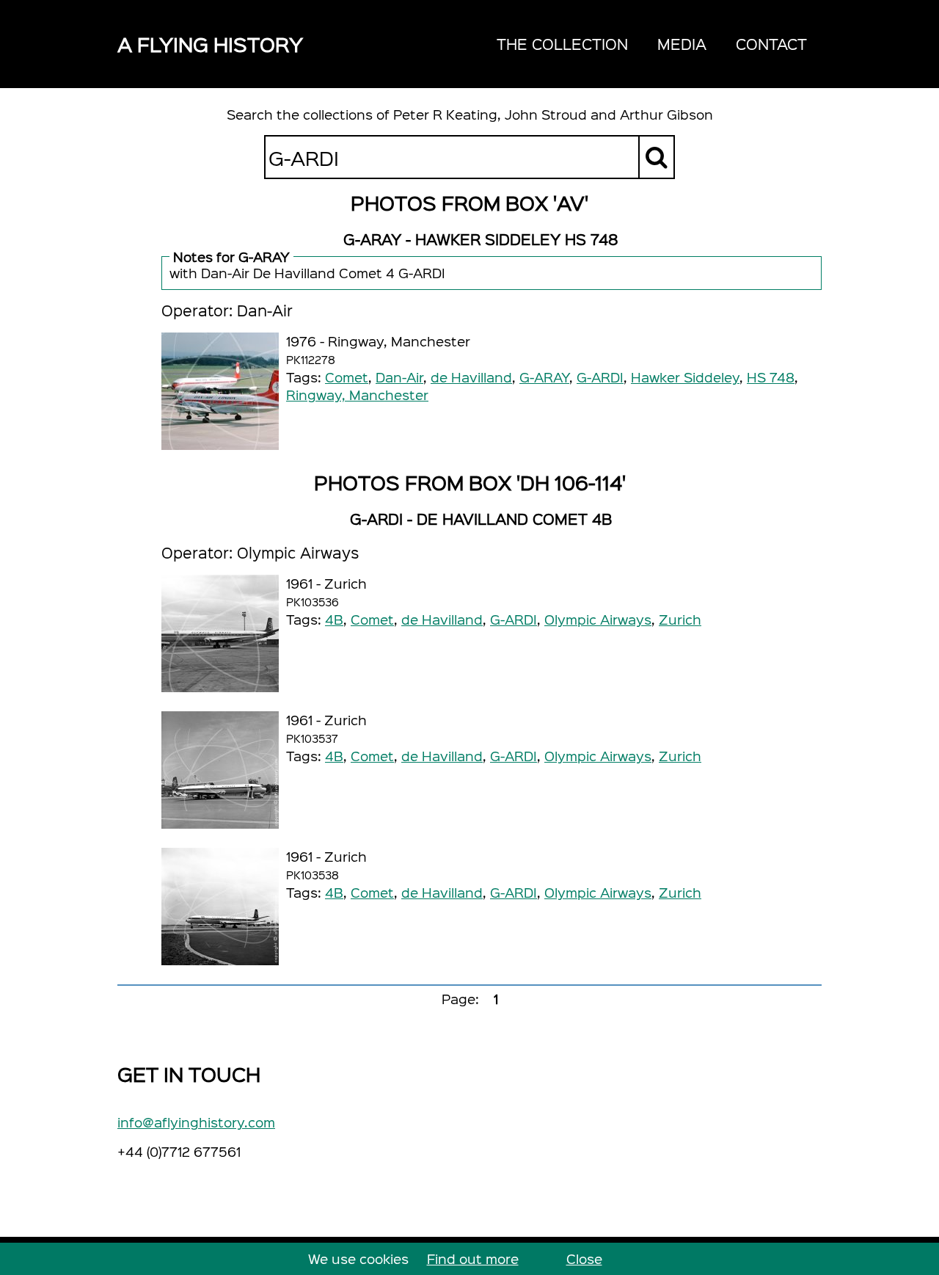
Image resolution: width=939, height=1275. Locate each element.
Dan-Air (399, 377)
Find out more (473, 1258)
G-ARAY (544, 377)
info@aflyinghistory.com (196, 1122)
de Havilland (471, 377)
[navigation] (652, 44)
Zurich (680, 619)
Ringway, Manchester (357, 394)
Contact (771, 44)
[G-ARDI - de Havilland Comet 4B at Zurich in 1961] (220, 633)
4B (334, 619)
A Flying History (210, 43)
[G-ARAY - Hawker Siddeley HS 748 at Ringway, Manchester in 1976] (220, 391)
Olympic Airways (597, 619)
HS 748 (770, 377)
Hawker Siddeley (685, 377)
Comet (346, 377)
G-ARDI (600, 377)
